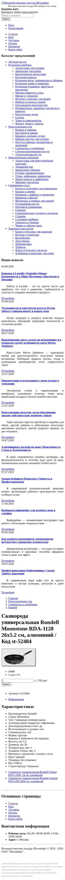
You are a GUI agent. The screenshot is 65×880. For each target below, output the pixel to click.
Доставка (13, 40)
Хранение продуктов (20, 228)
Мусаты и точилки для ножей (32, 98)
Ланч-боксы (22, 240)
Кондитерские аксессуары (30, 74)
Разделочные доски (26, 114)
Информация (16, 699)
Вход (11, 25)
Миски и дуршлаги (26, 95)
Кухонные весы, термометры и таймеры (39, 80)
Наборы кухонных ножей (30, 102)
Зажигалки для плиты (28, 71)
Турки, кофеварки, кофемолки (33, 176)
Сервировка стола (19, 185)
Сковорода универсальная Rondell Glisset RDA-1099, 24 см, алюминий (32, 774)
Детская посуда (17, 61)
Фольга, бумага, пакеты (29, 123)
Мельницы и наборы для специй (34, 200)
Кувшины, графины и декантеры (34, 194)
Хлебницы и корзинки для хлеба (34, 253)
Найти (6, 19)
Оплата (12, 43)
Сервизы (20, 210)
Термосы (20, 247)
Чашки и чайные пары (28, 225)
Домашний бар (24, 166)
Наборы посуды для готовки (32, 139)
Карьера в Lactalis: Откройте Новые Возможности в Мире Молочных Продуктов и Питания (30, 276)
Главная (13, 34)
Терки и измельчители (28, 120)
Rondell (12, 607)
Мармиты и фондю (26, 197)
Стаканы (20, 216)
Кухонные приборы (20, 64)
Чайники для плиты (27, 182)
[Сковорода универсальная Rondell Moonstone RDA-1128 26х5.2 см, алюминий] (18, 665)
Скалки (19, 117)
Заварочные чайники (27, 169)
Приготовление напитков (23, 157)
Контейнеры (22, 237)
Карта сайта (15, 49)
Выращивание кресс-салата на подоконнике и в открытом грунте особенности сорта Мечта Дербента (31, 342)
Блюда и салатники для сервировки (36, 188)
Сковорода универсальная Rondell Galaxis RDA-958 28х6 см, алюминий (33, 780)
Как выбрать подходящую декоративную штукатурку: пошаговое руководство (27, 540)
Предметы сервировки (28, 207)
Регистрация (15, 28)
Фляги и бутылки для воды (31, 250)
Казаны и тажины (25, 129)
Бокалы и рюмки (25, 191)
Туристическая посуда (28, 154)
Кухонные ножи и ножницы (32, 83)
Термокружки (23, 244)
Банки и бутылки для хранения (33, 231)
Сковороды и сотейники (29, 148)
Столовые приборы (26, 219)
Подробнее (7, 298)
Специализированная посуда (32, 151)
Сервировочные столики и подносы (36, 213)
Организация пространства (31, 105)
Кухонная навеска (25, 77)
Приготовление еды (20, 126)
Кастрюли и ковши (26, 132)
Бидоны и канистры (27, 234)
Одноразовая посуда (27, 203)
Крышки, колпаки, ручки (30, 135)
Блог (11, 37)
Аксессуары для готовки (29, 68)
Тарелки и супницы (27, 222)
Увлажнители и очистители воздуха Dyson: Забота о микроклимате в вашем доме (28, 310)
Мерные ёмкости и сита (29, 92)
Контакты (14, 46)
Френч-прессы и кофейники (32, 179)
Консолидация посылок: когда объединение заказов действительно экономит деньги (28, 414)
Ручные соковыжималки (29, 173)
